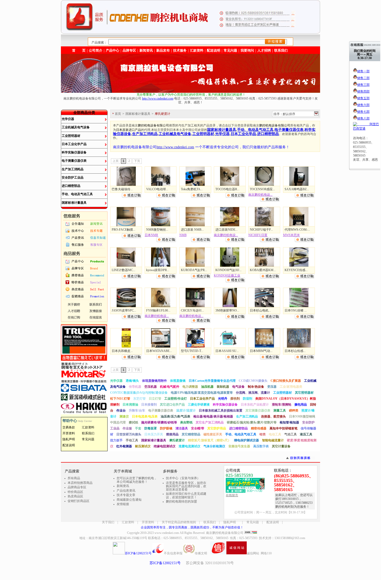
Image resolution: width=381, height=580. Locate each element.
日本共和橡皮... (122, 351)
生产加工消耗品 (72, 169)
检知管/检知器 (289, 422)
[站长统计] (250, 533)
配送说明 (272, 522)
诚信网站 (253, 553)
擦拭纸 (133, 422)
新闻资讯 (146, 50)
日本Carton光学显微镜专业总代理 (212, 381)
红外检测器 (124, 446)
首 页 (79, 50)
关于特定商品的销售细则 (179, 522)
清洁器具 (181, 428)
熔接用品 (172, 434)
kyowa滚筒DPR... (157, 270)
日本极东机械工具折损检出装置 (220, 410)
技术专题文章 (126, 495)
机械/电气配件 (169, 386)
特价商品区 (75, 492)
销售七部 (363, 112)
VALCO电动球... (157, 189)
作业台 (121, 410)
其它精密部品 (191, 434)
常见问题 (252, 522)
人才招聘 (264, 50)
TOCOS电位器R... (227, 189)
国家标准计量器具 (74, 202)
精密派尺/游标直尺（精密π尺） (209, 440)
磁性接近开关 (212, 434)
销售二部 (363, 78)
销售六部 (363, 105)
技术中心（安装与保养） (183, 478)
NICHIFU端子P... (261, 229)
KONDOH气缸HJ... (228, 270)
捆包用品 (300, 404)
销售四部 (363, 91)
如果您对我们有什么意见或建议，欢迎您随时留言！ (186, 495)
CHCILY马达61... (192, 310)
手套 (138, 428)
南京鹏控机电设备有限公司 (224, 533)
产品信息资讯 (126, 490)
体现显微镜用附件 (154, 381)
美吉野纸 (186, 422)
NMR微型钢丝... (157, 229)
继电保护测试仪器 (246, 440)
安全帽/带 (197, 428)
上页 (115, 161)
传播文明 (201, 553)
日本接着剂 (149, 404)
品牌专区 (129, 50)
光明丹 (222, 398)
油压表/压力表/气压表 (175, 416)
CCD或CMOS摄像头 (253, 381)
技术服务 (180, 50)
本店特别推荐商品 (80, 483)
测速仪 (124, 416)
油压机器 (207, 386)
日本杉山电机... (260, 310)
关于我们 (108, 522)
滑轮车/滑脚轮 (281, 404)
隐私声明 (229, 522)
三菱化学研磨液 (199, 404)
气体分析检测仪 (214, 446)
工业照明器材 (71, 136)
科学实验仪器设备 (74, 152)
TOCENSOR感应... (262, 189)
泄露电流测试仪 (189, 446)
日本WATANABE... (159, 351)
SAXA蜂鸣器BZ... (297, 189)
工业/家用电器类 (291, 386)
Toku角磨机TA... (192, 189)
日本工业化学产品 (74, 144)
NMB (183, 235)
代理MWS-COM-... (297, 229)
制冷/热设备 (256, 386)
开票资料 (148, 522)
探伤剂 (235, 398)
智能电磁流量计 (273, 440)
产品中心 (112, 50)
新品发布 (163, 50)
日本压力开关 (153, 434)
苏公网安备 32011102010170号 (210, 563)
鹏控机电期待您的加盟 (181, 501)
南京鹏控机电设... (260, 194)
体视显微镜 (178, 381)
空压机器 (150, 386)
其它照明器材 (304, 392)
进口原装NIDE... (226, 229)
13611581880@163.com (289, 538)
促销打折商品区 (78, 501)
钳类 (262, 434)
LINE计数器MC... (123, 270)
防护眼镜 (166, 428)
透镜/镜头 (132, 381)
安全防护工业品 (72, 177)
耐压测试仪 (143, 446)
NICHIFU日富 (257, 235)
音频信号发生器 (239, 446)
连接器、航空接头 (273, 416)
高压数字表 (261, 446)
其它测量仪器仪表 (257, 410)
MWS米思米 (291, 235)
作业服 (127, 428)
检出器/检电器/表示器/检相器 (213, 416)
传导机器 (135, 386)
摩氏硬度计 (177, 440)
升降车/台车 (137, 410)
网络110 (266, 553)
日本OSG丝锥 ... (296, 310)
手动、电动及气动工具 (77, 194)
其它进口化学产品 (172, 404)
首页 (118, 114)
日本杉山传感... (295, 351)
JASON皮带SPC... (124, 310)
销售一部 (363, 71)
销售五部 (363, 98)
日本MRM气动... (261, 351)
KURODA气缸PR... (194, 270)
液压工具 (306, 434)
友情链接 (123, 504)
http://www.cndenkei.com (157, 98)
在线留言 (232, 495)
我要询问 (247, 50)
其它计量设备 (281, 446)
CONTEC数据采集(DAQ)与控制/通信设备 (139, 392)
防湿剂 (247, 398)
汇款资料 (128, 522)
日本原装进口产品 (128, 130)
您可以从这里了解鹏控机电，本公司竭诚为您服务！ (137, 480)
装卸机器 (223, 386)
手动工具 (132, 440)
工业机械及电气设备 (76, 127)
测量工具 (279, 410)
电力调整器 (190, 386)
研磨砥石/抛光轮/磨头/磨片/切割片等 (252, 422)
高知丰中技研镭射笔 (284, 428)
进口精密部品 (71, 186)
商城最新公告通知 (129, 499)
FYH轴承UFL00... (158, 310)
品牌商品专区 (77, 487)
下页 (137, 161)
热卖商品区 (75, 496)
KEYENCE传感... (296, 270)
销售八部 (363, 118)
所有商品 (74, 478)
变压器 (272, 386)
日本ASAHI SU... (227, 351)
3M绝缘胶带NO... (227, 310)
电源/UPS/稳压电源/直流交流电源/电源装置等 (202, 392)
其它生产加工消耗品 (210, 422)
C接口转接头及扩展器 (286, 381)
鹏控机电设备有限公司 (153, 125)
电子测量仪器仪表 (74, 160)
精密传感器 (258, 428)
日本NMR (151, 235)
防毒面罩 (150, 428)
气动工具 (290, 434)
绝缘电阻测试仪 (164, 446)
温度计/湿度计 (186, 410)
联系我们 (281, 50)
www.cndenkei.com (166, 533)
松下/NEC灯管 (120, 398)
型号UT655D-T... (192, 351)
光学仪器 (68, 119)
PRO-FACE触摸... (123, 229)
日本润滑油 (130, 404)
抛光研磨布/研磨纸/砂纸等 (159, 422)
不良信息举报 (173, 553)
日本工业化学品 (243, 134)
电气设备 (238, 386)
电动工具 (275, 434)
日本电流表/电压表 (145, 416)
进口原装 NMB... (192, 229)
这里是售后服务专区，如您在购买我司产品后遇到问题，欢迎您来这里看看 (186, 486)
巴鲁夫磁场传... (122, 189)
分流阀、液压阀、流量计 (253, 392)
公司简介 (95, 50)
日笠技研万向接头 (128, 434)
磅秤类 (293, 410)
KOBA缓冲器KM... (263, 270)
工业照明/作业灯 (175, 398)
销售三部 (363, 85)
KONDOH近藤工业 (227, 275)
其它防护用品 (216, 428)
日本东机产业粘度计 (255, 404)
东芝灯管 (139, 398)
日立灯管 (155, 398)
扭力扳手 (116, 440)
